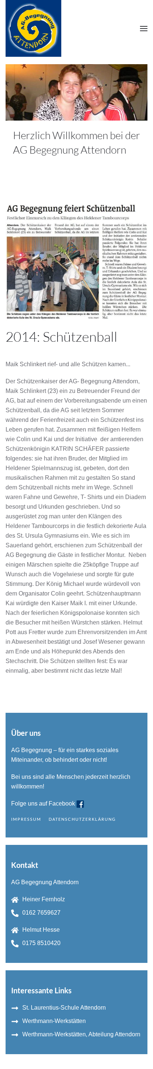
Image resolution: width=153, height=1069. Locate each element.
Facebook (62, 803)
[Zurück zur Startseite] (33, 28)
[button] (143, 28)
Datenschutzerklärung (82, 819)
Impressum (26, 819)
